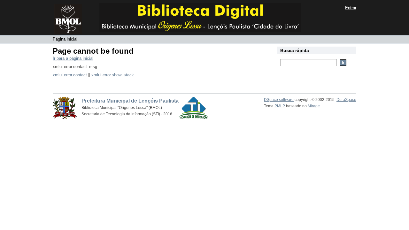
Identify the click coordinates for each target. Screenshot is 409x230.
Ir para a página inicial (73, 58)
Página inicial (65, 39)
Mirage (314, 106)
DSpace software (279, 99)
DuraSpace (346, 99)
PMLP (279, 106)
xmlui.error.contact (70, 75)
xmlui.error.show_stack (112, 75)
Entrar (350, 7)
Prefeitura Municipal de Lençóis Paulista (130, 100)
